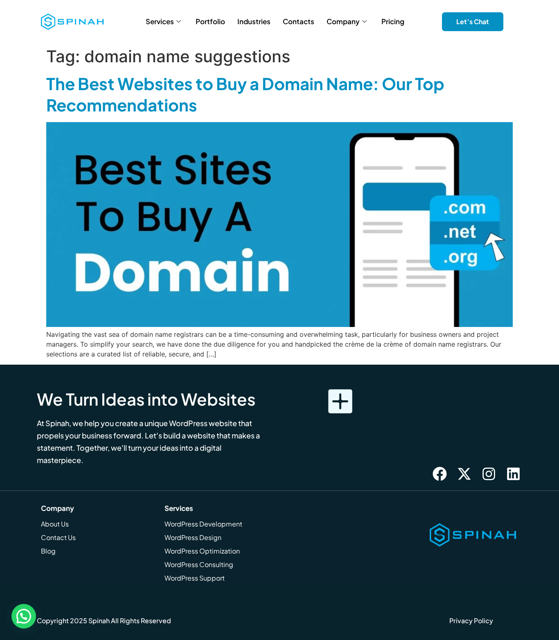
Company (343, 21)
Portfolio (210, 21)
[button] (23, 616)
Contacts (298, 21)
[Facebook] (440, 473)
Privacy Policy (471, 620)
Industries (253, 21)
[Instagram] (489, 473)
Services (160, 21)
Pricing (392, 21)
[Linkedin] (513, 473)
